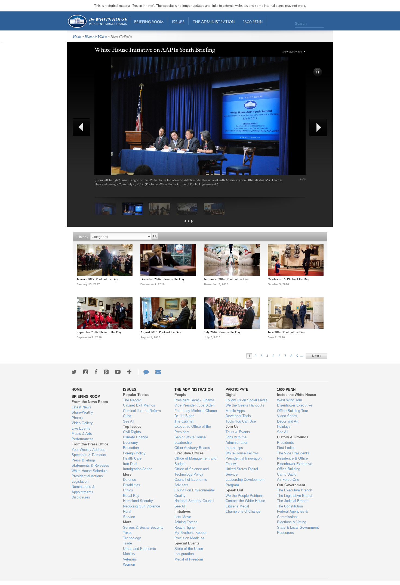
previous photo (83, 127)
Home (97, 21)
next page (192, 221)
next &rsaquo (316, 356)
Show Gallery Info (292, 51)
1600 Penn (253, 21)
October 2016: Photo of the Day (288, 279)
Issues (178, 21)
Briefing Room (149, 21)
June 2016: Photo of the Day (286, 332)
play (318, 72)
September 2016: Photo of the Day (99, 332)
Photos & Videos (96, 37)
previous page (185, 221)
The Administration (214, 21)
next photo (316, 127)
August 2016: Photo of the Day (160, 332)
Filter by (82, 237)
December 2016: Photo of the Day (162, 279)
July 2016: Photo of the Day (222, 332)
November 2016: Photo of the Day (226, 279)
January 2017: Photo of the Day (97, 279)
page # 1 (188, 221)
